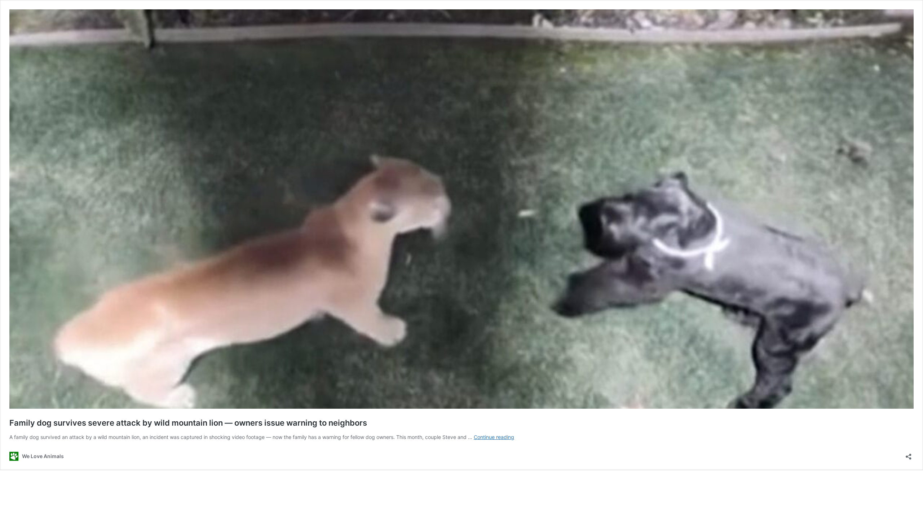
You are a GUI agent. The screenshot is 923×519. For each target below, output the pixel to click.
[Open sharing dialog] (909, 454)
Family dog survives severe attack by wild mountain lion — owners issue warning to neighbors (188, 422)
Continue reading (494, 437)
